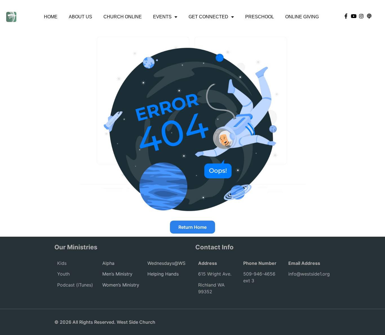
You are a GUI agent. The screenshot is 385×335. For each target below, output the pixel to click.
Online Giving (302, 16)
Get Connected (208, 16)
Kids (62, 263)
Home (50, 16)
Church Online (122, 16)
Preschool (259, 16)
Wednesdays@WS (166, 263)
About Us (80, 16)
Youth (63, 274)
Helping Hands (163, 274)
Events (162, 16)
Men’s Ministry (117, 274)
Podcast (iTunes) (75, 285)
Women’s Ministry (120, 285)
